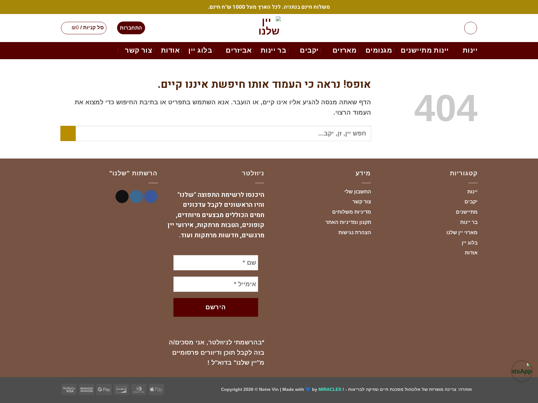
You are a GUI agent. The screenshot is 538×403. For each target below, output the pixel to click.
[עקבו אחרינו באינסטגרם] (136, 196)
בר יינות (273, 50)
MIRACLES (330, 389)
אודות (170, 50)
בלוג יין (200, 50)
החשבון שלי (357, 191)
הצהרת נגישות (354, 232)
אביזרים (239, 50)
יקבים (309, 50)
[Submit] (68, 133)
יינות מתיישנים (425, 50)
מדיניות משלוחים (351, 212)
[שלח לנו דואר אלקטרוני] (122, 196)
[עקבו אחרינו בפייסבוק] (150, 196)
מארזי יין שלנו (462, 232)
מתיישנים (467, 212)
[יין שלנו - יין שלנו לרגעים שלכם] (269, 28)
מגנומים (379, 50)
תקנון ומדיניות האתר (348, 222)
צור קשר (138, 50)
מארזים (344, 50)
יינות (470, 50)
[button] (470, 28)
